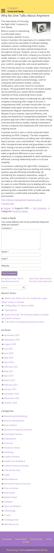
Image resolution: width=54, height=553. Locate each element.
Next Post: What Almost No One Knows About (40, 280)
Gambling (8, 452)
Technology (9, 510)
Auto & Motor (10, 425)
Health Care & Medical (14, 461)
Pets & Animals (11, 488)
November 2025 (11, 335)
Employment (10, 438)
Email (4, 258)
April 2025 (9, 362)
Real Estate (9, 492)
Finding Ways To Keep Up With (19, 305)
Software (8, 501)
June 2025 (9, 353)
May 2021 (8, 371)
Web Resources (11, 524)
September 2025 (12, 339)
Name (5, 251)
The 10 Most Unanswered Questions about (21, 200)
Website (5, 265)
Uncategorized (11, 519)
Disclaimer (7, 539)
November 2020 (11, 398)
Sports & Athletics (12, 506)
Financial (8, 443)
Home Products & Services (16, 465)
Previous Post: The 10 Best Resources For (12, 280)
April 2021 (9, 375)
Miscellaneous (11, 479)
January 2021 (10, 389)
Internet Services (12, 470)
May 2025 (8, 357)
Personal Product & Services (17, 483)
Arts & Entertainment (14, 420)
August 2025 (10, 344)
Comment (6, 228)
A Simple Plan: (7, 203)
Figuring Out (11, 310)
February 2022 (11, 366)
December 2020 (11, 393)
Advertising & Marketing (15, 416)
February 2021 (11, 384)
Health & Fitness (12, 456)
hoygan (7, 208)
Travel (7, 515)
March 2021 (9, 380)
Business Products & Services (18, 429)
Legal (6, 474)
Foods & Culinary (20, 211)
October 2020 (10, 402)
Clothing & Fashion (13, 434)
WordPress (42, 550)
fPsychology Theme (16, 550)
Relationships (10, 497)
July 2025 (8, 348)
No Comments (40, 208)
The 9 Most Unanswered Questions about (24, 321)
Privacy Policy (36, 539)
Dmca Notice (21, 539)
